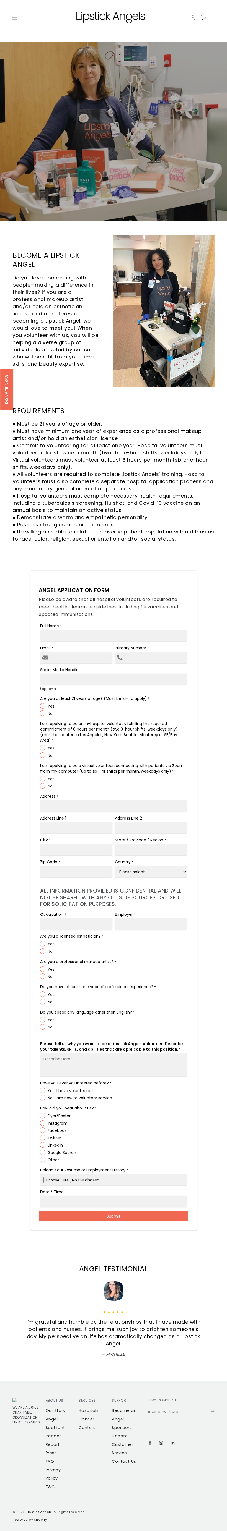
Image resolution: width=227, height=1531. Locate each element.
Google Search (62, 1152)
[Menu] (14, 17)
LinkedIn (55, 1145)
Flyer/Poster (59, 1116)
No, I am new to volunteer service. (80, 1098)
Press (51, 1453)
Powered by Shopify (29, 1520)
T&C (50, 1487)
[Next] (134, 1291)
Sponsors (122, 1427)
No (50, 713)
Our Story (56, 1410)
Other (53, 1160)
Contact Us (124, 1461)
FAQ (50, 1461)
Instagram (58, 1123)
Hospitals (89, 1410)
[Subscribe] (213, 1411)
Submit (113, 1216)
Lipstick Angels (39, 1512)
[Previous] (93, 1291)
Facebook (57, 1130)
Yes (51, 706)
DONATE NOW (6, 389)
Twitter (54, 1138)
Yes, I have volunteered (70, 1090)
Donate (120, 1436)
